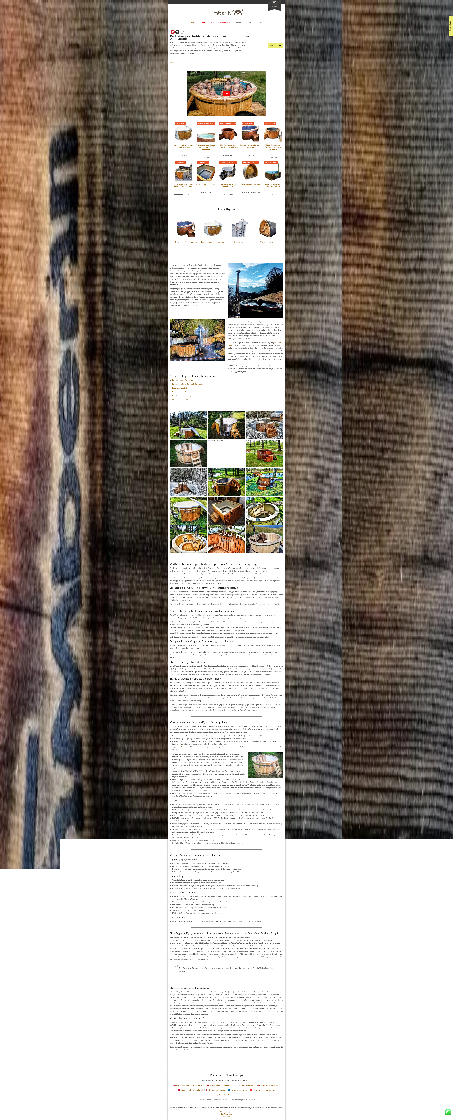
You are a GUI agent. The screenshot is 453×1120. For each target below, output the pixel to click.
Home (193, 22)
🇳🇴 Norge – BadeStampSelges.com (262, 1090)
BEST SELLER (273, 45)
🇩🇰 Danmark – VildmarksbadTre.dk (190, 1090)
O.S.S (250, 22)
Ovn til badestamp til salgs (182, 400)
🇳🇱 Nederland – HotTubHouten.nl (243, 1086)
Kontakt (239, 22)
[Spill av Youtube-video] (226, 93)
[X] (177, 32)
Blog (260, 22)
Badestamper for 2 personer (182, 380)
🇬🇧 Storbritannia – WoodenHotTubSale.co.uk (189, 1086)
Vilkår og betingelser (226, 1112)
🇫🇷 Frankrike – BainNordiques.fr (268, 1086)
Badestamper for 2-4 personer (186, 242)
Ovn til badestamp (240, 242)
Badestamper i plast (179, 388)
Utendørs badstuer (267, 242)
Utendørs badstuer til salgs (182, 396)
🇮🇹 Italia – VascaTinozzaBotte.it (215, 1090)
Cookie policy (226, 1116)
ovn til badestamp (182, 747)
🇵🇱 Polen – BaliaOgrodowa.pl (226, 1095)
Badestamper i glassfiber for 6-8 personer (187, 384)
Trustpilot (172, 62)
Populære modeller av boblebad (213, 242)
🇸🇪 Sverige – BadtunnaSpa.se (238, 1090)
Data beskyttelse (226, 1114)
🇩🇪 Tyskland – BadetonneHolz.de (218, 1086)
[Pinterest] (173, 32)
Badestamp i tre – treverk (181, 392)
